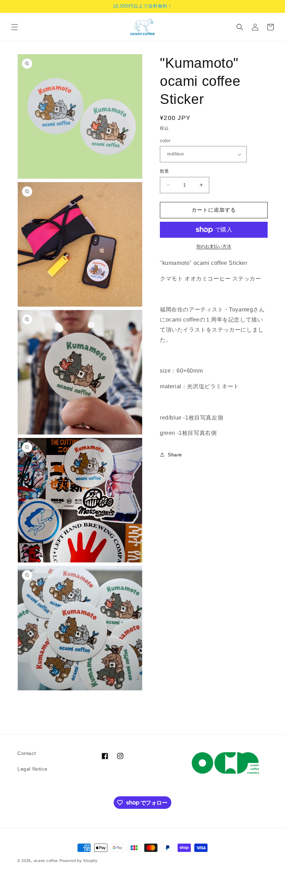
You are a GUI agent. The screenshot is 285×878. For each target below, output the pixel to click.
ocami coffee (46, 861)
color (165, 140)
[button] (14, 27)
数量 (164, 171)
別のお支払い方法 (213, 246)
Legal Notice (32, 769)
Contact (26, 753)
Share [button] (175, 454)
